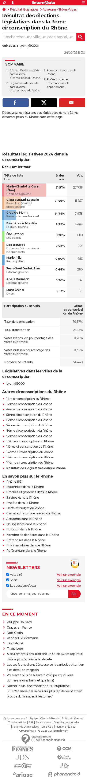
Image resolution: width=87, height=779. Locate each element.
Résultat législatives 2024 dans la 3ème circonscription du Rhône (25, 74)
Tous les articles (17, 722)
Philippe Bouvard (19, 622)
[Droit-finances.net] (64, 757)
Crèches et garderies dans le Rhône (32, 492)
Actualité (15, 575)
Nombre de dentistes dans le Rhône (32, 535)
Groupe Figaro (27, 730)
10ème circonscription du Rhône (30, 441)
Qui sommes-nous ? (15, 718)
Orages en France (19, 627)
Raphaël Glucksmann (22, 638)
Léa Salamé (15, 643)
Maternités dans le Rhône (25, 487)
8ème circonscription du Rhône (29, 430)
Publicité (67, 718)
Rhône (51, 79)
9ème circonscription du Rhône (29, 436)
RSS (31, 722)
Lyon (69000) (29, 46)
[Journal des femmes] (23, 749)
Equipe (34, 718)
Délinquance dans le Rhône (26, 524)
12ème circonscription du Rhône (29, 452)
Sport (13, 580)
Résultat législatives (24, 9)
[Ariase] (23, 774)
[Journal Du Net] (23, 757)
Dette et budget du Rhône (25, 508)
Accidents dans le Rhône (24, 519)
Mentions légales (65, 726)
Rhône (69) (14, 481)
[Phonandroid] (64, 774)
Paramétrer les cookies (25, 726)
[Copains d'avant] (23, 765)
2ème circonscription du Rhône (29, 404)
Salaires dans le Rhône (22, 497)
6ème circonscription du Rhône (29, 420)
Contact (79, 718)
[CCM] (64, 749)
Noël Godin (15, 633)
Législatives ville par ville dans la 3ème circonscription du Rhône (25, 87)
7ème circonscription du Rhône (29, 425)
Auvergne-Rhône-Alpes (60, 9)
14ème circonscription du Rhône (29, 462)
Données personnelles (66, 722)
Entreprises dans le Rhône (25, 540)
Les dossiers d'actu (22, 586)
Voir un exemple (69, 575)
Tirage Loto (15, 649)
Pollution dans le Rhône (23, 529)
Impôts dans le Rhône (22, 503)
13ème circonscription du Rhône (29, 457)
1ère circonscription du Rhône (28, 399)
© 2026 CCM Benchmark (53, 730)
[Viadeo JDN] (64, 765)
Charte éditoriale (49, 718)
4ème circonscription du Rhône (29, 409)
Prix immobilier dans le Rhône (28, 545)
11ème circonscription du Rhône (29, 446)
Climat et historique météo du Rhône (33, 513)
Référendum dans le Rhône (26, 551)
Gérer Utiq (47, 726)
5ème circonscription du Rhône (29, 415)
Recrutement (43, 722)
